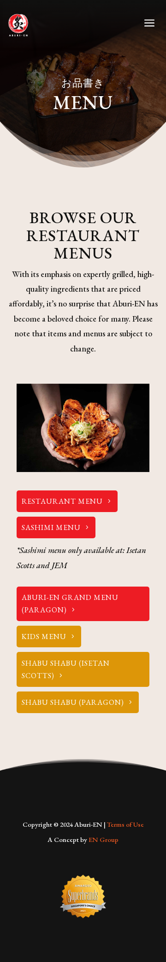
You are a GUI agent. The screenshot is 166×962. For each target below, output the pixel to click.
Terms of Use (125, 824)
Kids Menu (44, 636)
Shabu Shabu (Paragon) (73, 702)
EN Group (104, 839)
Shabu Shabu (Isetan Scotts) (66, 669)
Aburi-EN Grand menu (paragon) (70, 604)
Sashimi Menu (51, 527)
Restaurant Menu (62, 501)
